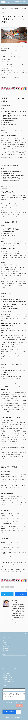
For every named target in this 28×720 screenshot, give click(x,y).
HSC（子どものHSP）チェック (8, 681)
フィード (3, 4)
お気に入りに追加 (22, 590)
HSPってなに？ (5, 671)
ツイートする (8, 594)
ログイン (25, 1)
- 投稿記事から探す (7, 662)
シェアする (21, 594)
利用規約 (4, 642)
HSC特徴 (7, 586)
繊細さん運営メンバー (7, 650)
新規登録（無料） (18, 1)
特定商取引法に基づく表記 (7, 646)
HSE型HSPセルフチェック (7, 679)
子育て (11, 586)
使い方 (4, 640)
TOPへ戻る (24, 633)
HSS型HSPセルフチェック (7, 677)
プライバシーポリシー (7, 644)
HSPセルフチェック (6, 675)
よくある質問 (5, 648)
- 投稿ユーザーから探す (8, 664)
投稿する (10, 4)
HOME (3, 8)
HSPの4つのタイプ (6, 673)
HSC (3, 12)
